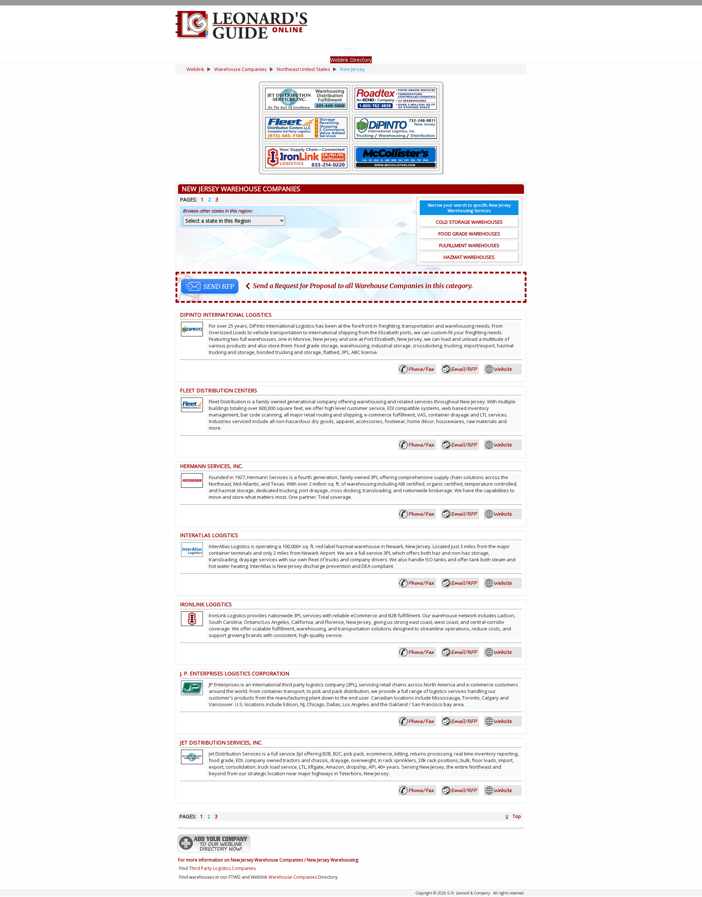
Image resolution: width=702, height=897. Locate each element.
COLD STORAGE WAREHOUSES (469, 222)
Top (517, 816)
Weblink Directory (351, 59)
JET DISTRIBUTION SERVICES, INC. (221, 742)
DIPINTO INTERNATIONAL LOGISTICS (226, 314)
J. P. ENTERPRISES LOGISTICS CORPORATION (234, 673)
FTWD (351, 54)
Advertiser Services (351, 65)
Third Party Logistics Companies (222, 868)
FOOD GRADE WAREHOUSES (469, 233)
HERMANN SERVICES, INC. (211, 466)
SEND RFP (218, 286)
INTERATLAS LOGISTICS (209, 535)
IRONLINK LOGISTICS (206, 604)
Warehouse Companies (292, 877)
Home (351, 48)
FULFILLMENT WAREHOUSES (469, 245)
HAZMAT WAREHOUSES (469, 257)
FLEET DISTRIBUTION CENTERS (218, 390)
